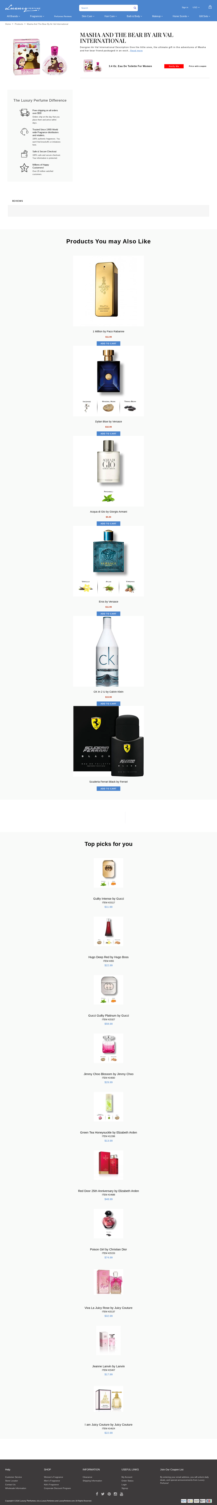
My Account (126, 1477)
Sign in (185, 7)
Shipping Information (92, 1481)
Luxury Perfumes (28, 1501)
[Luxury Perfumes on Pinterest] (108, 1494)
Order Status (127, 1481)
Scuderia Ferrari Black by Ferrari (108, 781)
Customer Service (13, 1477)
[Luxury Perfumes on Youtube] (120, 1494)
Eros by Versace (108, 601)
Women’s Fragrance (53, 1477)
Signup (124, 1488)
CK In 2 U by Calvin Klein (108, 691)
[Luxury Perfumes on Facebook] (96, 1494)
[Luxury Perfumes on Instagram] (114, 1494)
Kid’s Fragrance (51, 1484)
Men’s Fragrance (52, 1481)
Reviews (17, 201)
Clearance (87, 1477)
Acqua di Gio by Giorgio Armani (108, 511)
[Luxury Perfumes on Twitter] (102, 1494)
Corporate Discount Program (57, 1488)
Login (124, 1484)
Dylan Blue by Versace (108, 421)
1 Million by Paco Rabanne (108, 331)
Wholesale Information (15, 1488)
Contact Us (10, 1484)
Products (19, 24)
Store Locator (11, 1481)
